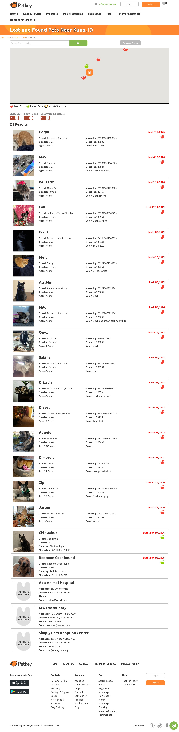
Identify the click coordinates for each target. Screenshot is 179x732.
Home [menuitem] (14, 14)
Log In (129, 4)
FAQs (77, 688)
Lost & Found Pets (13, 38)
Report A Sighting (107, 711)
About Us (68, 663)
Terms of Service (105, 663)
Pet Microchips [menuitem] (73, 14)
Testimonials (105, 714)
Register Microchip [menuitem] (22, 20)
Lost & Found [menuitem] (32, 14)
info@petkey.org (107, 4)
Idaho (25, 38)
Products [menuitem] (52, 14)
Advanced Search (130, 43)
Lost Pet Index (130, 680)
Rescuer (79, 699)
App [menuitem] (109, 14)
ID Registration (59, 680)
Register (150, 4)
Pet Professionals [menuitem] (128, 14)
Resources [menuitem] (95, 14)
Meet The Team (83, 684)
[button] (83, 77)
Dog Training (57, 707)
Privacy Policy (130, 663)
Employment (81, 703)
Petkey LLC (20, 725)
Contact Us (80, 692)
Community (81, 695)
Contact (84, 663)
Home (2, 38)
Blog (77, 707)
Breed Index (128, 684)
